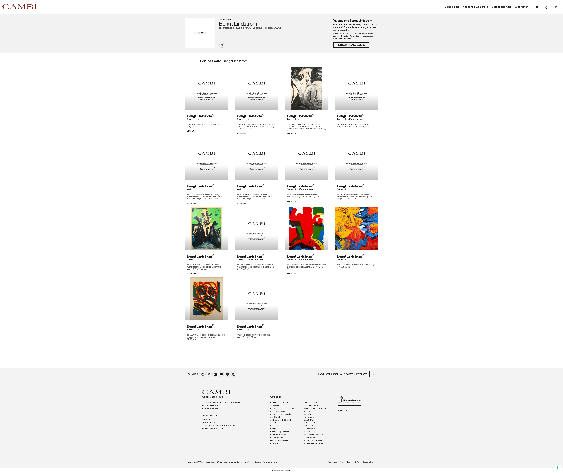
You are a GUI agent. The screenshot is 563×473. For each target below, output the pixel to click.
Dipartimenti (522, 7)
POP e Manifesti (310, 429)
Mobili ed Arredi (310, 411)
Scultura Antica (309, 432)
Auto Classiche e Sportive (280, 423)
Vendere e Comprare (475, 7)
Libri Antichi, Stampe (312, 405)
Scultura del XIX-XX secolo (313, 435)
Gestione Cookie (369, 462)
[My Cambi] (556, 7)
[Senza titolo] (206, 88)
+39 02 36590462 (211, 425)
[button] (537, 7)
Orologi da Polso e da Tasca (314, 426)
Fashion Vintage (276, 438)
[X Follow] (209, 374)
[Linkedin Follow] (215, 374)
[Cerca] (551, 7)
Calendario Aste (502, 7)
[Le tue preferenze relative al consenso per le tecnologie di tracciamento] (558, 468)
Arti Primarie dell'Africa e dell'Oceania (279, 404)
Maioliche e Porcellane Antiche (315, 408)
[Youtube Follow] (221, 374)
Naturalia (307, 414)
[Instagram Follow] (233, 374)
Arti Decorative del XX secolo (281, 420)
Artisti (227, 19)
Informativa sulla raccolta (281, 471)
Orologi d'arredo (310, 423)
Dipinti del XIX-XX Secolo (279, 435)
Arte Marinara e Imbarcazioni (281, 414)
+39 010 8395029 (211, 402)
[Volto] (206, 158)
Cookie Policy (356, 462)
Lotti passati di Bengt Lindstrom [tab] (223, 61)
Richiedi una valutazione (351, 45)
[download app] (349, 399)
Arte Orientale (275, 417)
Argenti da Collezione (278, 411)
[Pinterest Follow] (227, 374)
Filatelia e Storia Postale (279, 440)
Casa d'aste (452, 7)
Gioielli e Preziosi (310, 402)
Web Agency (332, 462)
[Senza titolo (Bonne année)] (356, 88)
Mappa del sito (343, 410)
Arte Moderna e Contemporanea (282, 408)
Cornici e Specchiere (278, 426)
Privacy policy (345, 462)
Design (273, 429)
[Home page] (19, 6)
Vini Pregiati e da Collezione (314, 443)
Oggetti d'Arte (309, 420)
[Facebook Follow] (203, 374)
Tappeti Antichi (309, 438)
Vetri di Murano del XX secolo (314, 440)
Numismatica (309, 417)
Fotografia (274, 443)
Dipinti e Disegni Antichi (279, 432)
